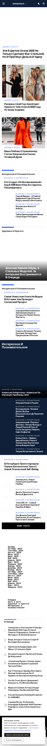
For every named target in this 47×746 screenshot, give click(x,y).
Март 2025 (13, 562)
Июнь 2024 (13, 579)
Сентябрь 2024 (15, 573)
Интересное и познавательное (16, 606)
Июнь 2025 (13, 556)
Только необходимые (13, 740)
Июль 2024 (13, 577)
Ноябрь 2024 (14, 569)
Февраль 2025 (15, 564)
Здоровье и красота (18, 603)
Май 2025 (12, 558)
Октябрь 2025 (15, 548)
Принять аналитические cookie (17, 735)
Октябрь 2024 (15, 571)
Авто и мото (14, 601)
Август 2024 (14, 575)
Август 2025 (14, 552)
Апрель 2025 (14, 560)
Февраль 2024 (15, 587)
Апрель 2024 (14, 583)
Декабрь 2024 (15, 568)
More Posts (23, 526)
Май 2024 (12, 581)
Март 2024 (13, 585)
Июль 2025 (13, 554)
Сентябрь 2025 (15, 550)
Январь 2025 (14, 566)
